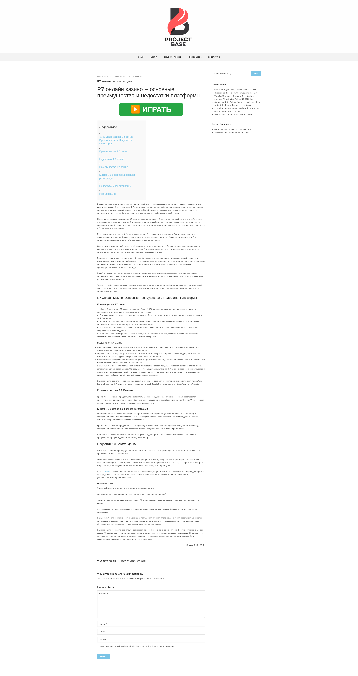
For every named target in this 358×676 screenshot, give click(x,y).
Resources (195, 57)
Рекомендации (107, 193)
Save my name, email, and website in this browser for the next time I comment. (138, 646)
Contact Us (214, 57)
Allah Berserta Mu (240, 132)
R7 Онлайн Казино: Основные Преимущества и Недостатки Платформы (116, 140)
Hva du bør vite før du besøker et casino (233, 114)
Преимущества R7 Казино (113, 166)
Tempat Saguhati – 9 (241, 129)
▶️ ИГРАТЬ (151, 109)
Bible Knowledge (173, 57)
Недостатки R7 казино (111, 159)
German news (220, 129)
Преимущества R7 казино (113, 151)
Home (141, 57)
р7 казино (106, 471)
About (154, 57)
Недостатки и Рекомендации (115, 185)
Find (256, 73)
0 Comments (137, 76)
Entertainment (121, 76)
